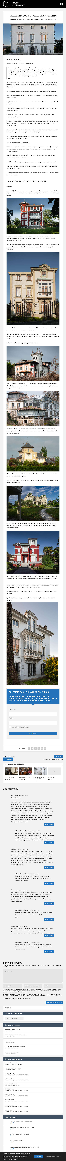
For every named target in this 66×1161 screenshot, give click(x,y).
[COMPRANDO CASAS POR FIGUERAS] (40, 771)
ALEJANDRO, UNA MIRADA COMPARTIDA (16, 1035)
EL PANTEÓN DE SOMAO (12, 1052)
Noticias (13, 1030)
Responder (49, 824)
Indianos (13, 1042)
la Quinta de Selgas (43, 585)
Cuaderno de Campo (46, 19)
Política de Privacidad (24, 727)
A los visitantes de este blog (13, 1029)
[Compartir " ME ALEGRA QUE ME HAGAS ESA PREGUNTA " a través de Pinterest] (35, 748)
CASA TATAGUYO (24, 777)
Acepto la (21, 727)
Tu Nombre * (13, 709)
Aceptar (39, 1156)
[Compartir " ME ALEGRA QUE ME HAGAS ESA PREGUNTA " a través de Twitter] (32, 748)
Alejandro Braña (24, 19)
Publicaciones (14, 1048)
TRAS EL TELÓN (9, 777)
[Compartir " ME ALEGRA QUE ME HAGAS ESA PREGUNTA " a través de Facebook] (29, 748)
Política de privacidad (25, 998)
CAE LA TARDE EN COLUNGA (14, 1064)
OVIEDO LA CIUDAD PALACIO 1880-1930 (16, 1046)
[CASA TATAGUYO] (25, 771)
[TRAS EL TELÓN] (11, 771)
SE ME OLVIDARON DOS (13, 1069)
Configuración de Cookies (53, 1156)
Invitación (7, 1040)
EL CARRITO (51, 777)
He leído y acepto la (18, 998)
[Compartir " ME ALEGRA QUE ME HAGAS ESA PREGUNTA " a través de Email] (45, 748)
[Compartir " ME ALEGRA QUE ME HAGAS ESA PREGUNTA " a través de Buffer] (42, 748)
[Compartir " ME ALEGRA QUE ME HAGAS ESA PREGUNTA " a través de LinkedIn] (38, 748)
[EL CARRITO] (54, 771)
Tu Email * (12, 718)
